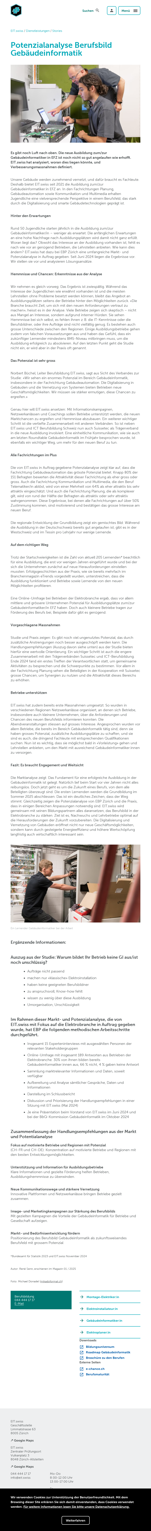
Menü (126, 10)
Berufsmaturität (97, 1374)
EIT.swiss (17, 30)
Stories (57, 30)
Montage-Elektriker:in (103, 1297)
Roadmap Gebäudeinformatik (108, 1352)
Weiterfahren (75, 1520)
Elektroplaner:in (98, 1332)
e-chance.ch (95, 1368)
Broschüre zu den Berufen (105, 1357)
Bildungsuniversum (100, 1346)
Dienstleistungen (38, 30)
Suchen (88, 10)
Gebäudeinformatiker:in (104, 1320)
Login (111, 10)
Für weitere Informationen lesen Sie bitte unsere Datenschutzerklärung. (76, 1506)
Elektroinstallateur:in (102, 1308)
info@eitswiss (20, 1477)
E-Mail (19, 1303)
